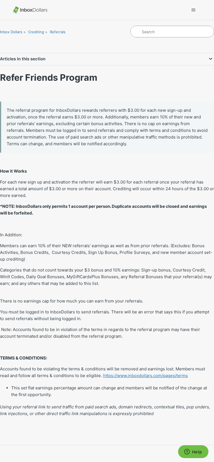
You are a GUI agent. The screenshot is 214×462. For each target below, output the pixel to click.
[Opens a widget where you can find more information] (193, 452)
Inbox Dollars (11, 32)
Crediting (36, 32)
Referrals (57, 32)
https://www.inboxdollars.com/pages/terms (145, 375)
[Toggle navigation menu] (193, 10)
